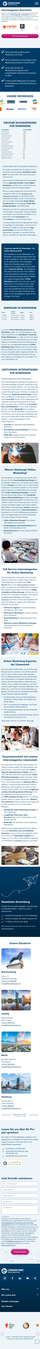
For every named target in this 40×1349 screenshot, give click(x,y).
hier (32, 721)
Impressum (10, 1339)
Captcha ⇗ (20, 1262)
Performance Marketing (12, 597)
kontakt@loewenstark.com (11, 983)
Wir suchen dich (8, 1295)
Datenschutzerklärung (7, 929)
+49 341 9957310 (8, 1023)
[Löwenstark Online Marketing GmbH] (11, 3)
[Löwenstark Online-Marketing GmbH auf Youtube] (27, 1278)
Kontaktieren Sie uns (20, 840)
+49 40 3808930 (7, 1106)
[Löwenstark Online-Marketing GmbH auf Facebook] (12, 1278)
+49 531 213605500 (8, 981)
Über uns (5, 1289)
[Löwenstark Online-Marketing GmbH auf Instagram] (5, 1278)
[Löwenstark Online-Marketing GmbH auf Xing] (35, 1278)
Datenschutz (19, 1339)
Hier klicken (15, 1260)
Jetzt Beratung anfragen (20, 36)
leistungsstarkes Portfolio (26, 585)
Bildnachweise (28, 1339)
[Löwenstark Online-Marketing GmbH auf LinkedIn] (20, 1278)
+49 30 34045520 (8, 1064)
